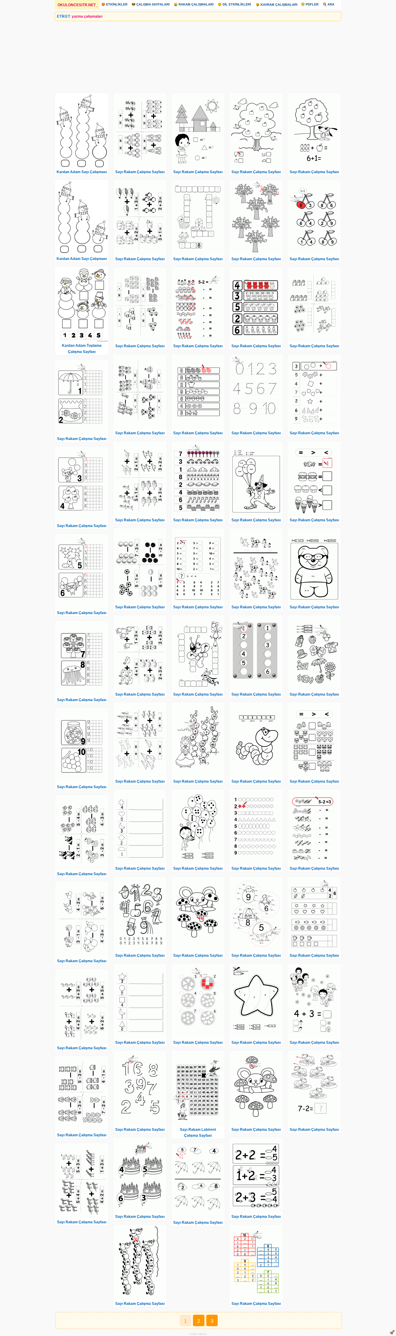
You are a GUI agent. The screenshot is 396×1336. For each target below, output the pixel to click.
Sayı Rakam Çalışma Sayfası (81, 439)
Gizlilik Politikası (198, 1334)
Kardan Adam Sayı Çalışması (82, 172)
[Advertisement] (192, 55)
